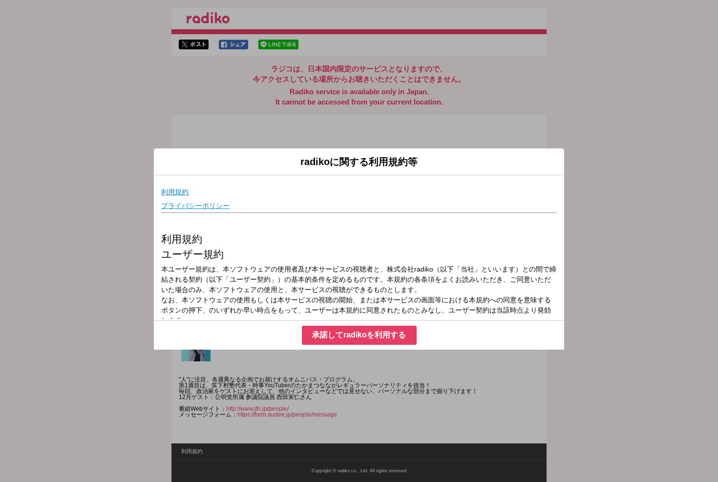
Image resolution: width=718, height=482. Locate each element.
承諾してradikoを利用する (359, 335)
